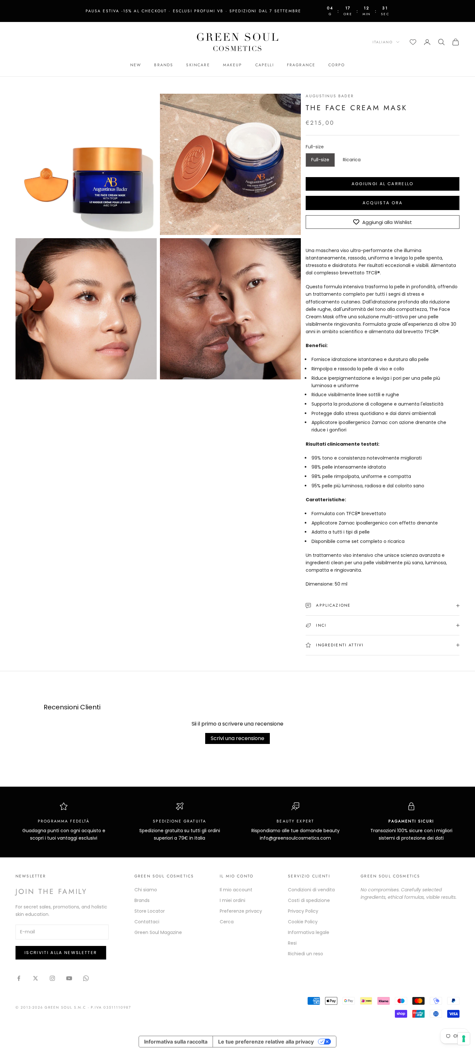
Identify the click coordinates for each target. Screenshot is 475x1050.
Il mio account (236, 889)
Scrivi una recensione (237, 738)
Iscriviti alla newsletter (61, 952)
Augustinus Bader (330, 96)
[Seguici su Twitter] (35, 978)
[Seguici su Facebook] (19, 978)
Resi (292, 943)
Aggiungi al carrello (383, 184)
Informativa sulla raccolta (175, 1041)
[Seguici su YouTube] (69, 978)
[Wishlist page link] (413, 42)
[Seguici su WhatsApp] (86, 978)
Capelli (264, 65)
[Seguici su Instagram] (52, 978)
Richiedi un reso (305, 953)
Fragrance (301, 65)
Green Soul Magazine (158, 932)
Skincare (198, 65)
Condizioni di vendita (311, 889)
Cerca (227, 921)
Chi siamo (145, 889)
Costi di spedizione (309, 900)
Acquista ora (383, 203)
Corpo (336, 65)
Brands (163, 65)
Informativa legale (308, 932)
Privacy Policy (303, 911)
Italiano (383, 42)
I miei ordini (232, 900)
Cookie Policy (303, 921)
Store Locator (149, 911)
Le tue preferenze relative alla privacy (266, 1041)
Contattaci (146, 921)
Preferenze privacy (241, 911)
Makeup (232, 65)
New (135, 65)
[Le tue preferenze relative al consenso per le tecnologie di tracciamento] (464, 1039)
